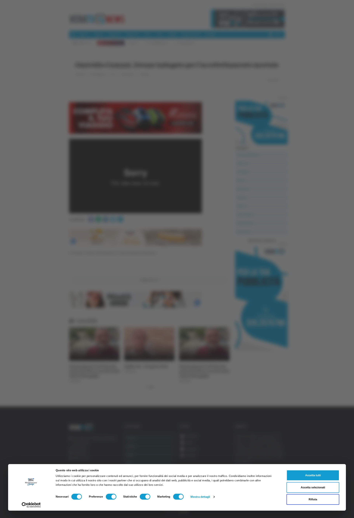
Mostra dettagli (200, 496)
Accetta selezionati (313, 487)
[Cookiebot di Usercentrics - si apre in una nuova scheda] (31, 505)
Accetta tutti (313, 475)
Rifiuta (313, 499)
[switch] (111, 497)
